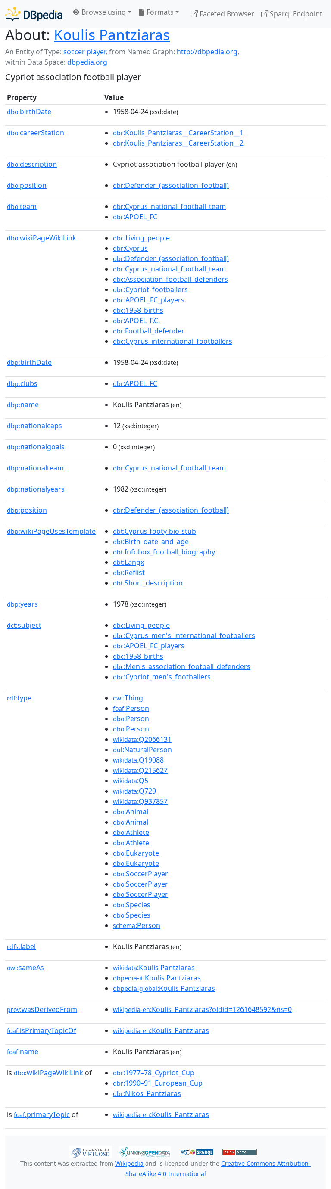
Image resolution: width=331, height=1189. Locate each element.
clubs (22, 383)
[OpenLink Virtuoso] (90, 1151)
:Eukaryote (136, 853)
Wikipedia (129, 1163)
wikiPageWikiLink (41, 238)
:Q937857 (140, 801)
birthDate (29, 111)
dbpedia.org (87, 62)
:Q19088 (138, 760)
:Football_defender (148, 331)
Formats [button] (159, 12)
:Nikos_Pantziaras (147, 1093)
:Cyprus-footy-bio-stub (154, 531)
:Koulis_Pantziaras (161, 1030)
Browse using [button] (103, 12)
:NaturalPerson (142, 749)
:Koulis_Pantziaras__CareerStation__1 (178, 132)
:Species (131, 904)
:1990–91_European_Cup (158, 1083)
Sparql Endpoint (295, 14)
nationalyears (36, 489)
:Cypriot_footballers (150, 289)
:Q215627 (140, 770)
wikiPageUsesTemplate (51, 531)
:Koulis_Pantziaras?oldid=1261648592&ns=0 (202, 1009)
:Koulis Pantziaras (154, 967)
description (32, 164)
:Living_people (141, 238)
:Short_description (148, 583)
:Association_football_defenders (170, 279)
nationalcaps (34, 425)
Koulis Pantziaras (112, 34)
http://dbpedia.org (207, 51)
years (22, 604)
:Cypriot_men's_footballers (162, 677)
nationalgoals (36, 446)
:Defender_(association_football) (171, 185)
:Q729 (134, 791)
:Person (131, 708)
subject (24, 625)
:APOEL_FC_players (148, 300)
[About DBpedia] (33, 13)
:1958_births (138, 310)
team (22, 206)
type (19, 698)
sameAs (25, 967)
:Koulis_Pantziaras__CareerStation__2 (178, 143)
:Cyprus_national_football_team (169, 206)
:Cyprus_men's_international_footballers (184, 635)
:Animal (130, 811)
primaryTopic (42, 1114)
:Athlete (131, 832)
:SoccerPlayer (140, 873)
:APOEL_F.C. (136, 320)
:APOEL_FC (135, 216)
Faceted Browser (226, 14)
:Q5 (130, 780)
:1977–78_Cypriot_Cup (153, 1072)
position (27, 185)
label (21, 946)
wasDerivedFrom (42, 1009)
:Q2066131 (142, 739)
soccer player (84, 51)
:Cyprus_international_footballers (172, 341)
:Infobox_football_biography (164, 552)
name (23, 404)
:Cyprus (130, 248)
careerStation (35, 132)
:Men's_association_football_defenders (181, 666)
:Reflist (129, 572)
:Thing (128, 698)
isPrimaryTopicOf (41, 1030)
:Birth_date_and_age (151, 541)
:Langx (128, 562)
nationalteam (35, 468)
